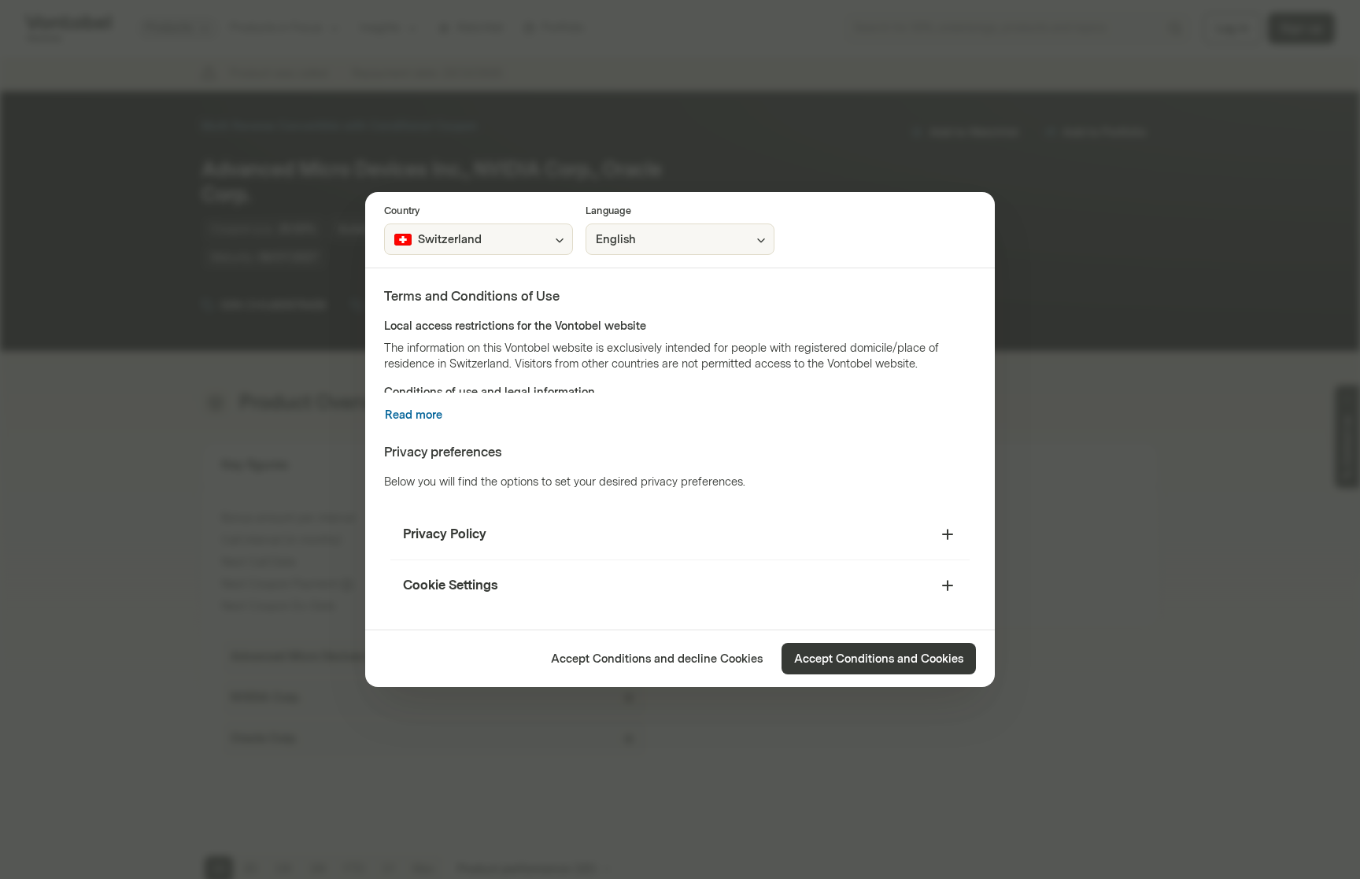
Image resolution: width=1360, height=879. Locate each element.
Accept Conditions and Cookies (878, 659)
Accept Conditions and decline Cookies (657, 659)
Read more (413, 415)
